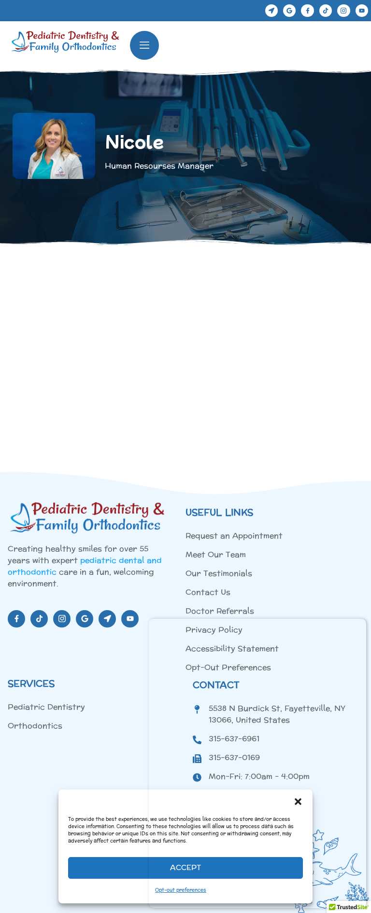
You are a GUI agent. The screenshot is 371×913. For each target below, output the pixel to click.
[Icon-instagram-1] (343, 10)
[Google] (289, 10)
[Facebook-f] (307, 10)
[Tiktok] (325, 10)
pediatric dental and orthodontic (85, 566)
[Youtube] (362, 10)
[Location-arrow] (271, 10)
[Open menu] (144, 45)
